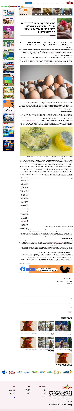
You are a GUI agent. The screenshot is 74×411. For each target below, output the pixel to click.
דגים (48, 3)
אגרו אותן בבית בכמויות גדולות (57, 51)
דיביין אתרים (10, 409)
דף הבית (54, 18)
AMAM (28, 163)
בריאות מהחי (39, 3)
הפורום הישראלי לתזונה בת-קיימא (57, 242)
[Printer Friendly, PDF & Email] (24, 263)
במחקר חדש (68, 54)
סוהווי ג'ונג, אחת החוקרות (25, 220)
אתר (71, 307)
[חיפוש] (22, 6)
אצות (44, 3)
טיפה (61, 160)
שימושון (34, 3)
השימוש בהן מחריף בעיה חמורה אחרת (32, 122)
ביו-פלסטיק (51, 159)
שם (71, 298)
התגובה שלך (69, 283)
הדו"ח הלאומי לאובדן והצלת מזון (61, 60)
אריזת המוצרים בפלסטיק (30, 120)
